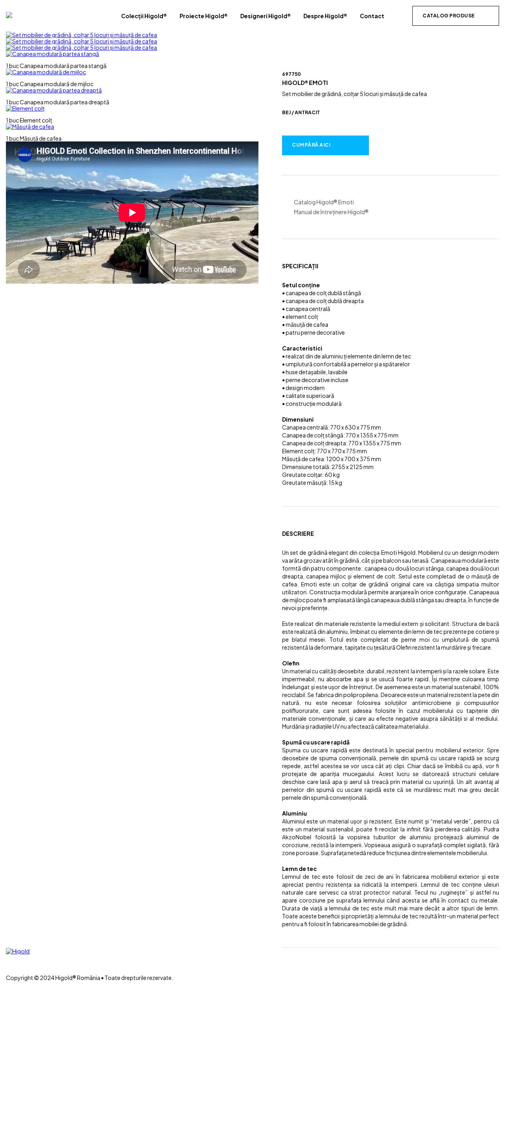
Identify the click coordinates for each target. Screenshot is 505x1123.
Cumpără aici (311, 145)
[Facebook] (8, 957)
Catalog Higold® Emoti (324, 202)
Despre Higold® (325, 16)
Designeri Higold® (265, 16)
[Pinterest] (8, 970)
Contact (372, 16)
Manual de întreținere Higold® (331, 212)
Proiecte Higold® (204, 16)
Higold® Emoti (305, 82)
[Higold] (9, 15)
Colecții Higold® (144, 16)
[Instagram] (8, 964)
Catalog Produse (449, 16)
